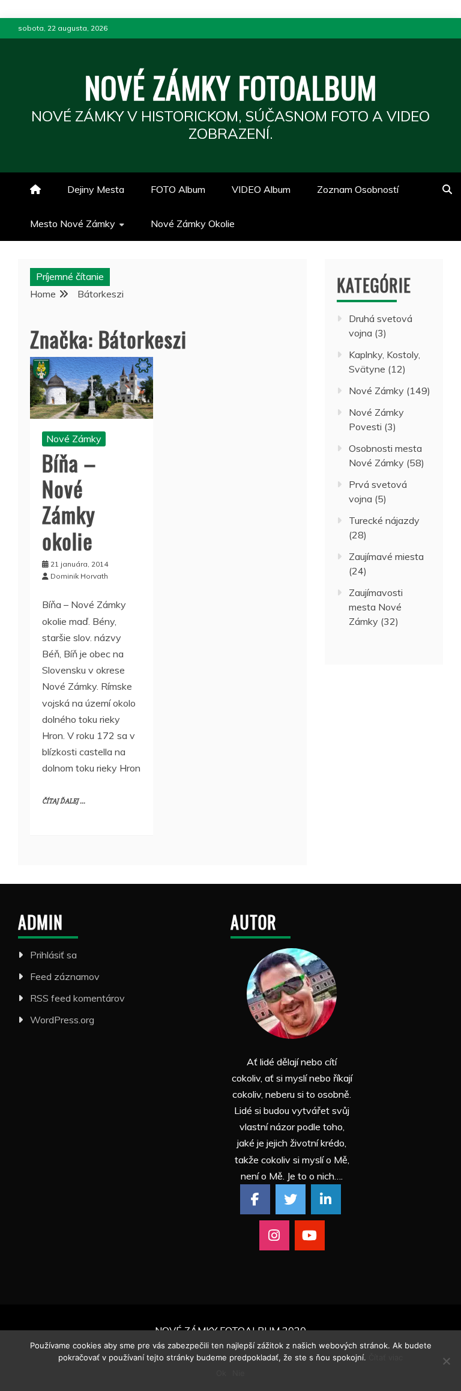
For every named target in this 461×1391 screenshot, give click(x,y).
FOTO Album (178, 189)
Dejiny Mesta (95, 189)
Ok (221, 1373)
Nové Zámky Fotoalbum (231, 86)
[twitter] (291, 1199)
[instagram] (274, 1235)
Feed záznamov (65, 976)
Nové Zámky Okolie (193, 224)
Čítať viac (386, 1357)
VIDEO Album (261, 189)
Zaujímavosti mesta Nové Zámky (376, 606)
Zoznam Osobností (358, 189)
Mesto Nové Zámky (72, 224)
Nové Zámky (73, 439)
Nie (238, 1373)
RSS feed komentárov (77, 998)
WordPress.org (62, 1020)
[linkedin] (326, 1199)
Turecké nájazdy (384, 520)
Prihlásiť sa (53, 955)
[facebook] (255, 1199)
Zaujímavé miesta (386, 556)
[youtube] (310, 1235)
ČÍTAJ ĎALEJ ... (63, 801)
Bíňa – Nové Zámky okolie (69, 501)
